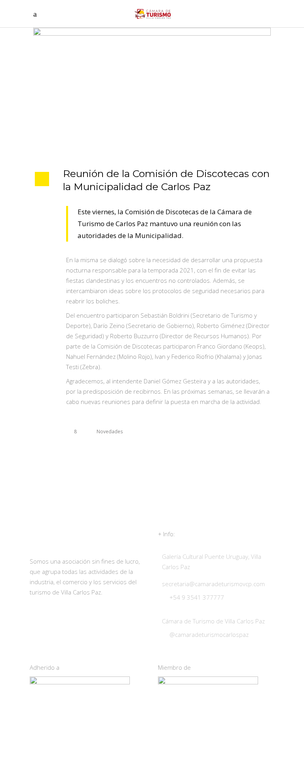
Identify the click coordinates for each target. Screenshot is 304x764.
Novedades (110, 431)
